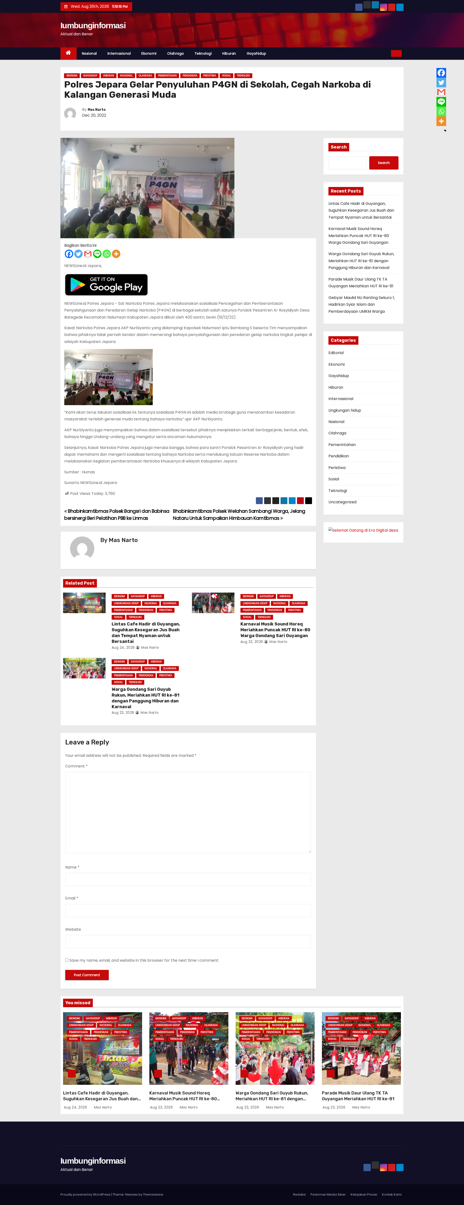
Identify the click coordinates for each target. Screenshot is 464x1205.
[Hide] (445, 131)
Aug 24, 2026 (123, 647)
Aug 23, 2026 (251, 641)
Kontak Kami (392, 1194)
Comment (76, 766)
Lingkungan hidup (126, 603)
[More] (116, 254)
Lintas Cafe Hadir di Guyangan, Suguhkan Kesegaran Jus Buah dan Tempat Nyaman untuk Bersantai (146, 632)
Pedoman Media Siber (328, 1194)
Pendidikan (190, 75)
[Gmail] (88, 254)
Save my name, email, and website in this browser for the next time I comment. (144, 960)
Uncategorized (342, 502)
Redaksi (299, 1194)
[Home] (68, 53)
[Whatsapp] (106, 254)
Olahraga (175, 53)
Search (339, 147)
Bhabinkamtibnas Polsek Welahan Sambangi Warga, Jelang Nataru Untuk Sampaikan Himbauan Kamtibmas (239, 514)
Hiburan (229, 53)
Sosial (226, 75)
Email (71, 898)
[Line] (97, 254)
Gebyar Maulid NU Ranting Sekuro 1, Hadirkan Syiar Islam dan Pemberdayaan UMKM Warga (361, 304)
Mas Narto (97, 110)
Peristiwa (209, 75)
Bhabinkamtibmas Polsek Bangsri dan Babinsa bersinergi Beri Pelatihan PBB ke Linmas (116, 514)
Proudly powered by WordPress (85, 1194)
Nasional (89, 53)
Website (73, 929)
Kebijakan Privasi (364, 1194)
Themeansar (153, 1194)
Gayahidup (256, 53)
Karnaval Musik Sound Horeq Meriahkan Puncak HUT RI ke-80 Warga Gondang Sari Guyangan (275, 629)
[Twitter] (78, 254)
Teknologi (203, 53)
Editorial (336, 353)
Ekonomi (149, 53)
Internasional (119, 53)
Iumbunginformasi (92, 25)
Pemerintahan (167, 75)
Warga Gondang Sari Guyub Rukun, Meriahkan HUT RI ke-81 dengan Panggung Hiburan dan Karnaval (145, 698)
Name (72, 867)
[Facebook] (69, 254)
